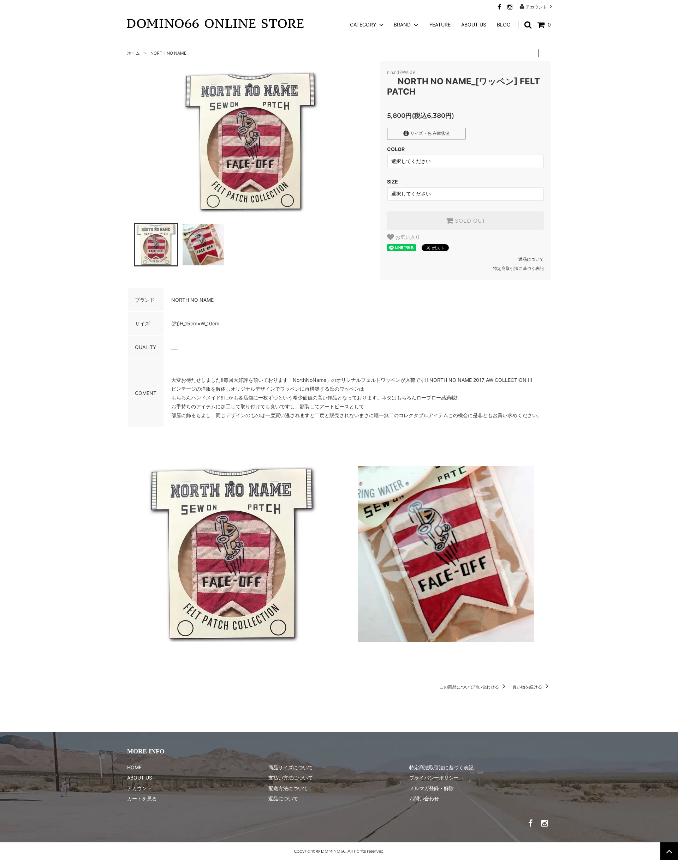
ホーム (133, 53)
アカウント (536, 6)
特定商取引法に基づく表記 (518, 268)
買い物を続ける (527, 687)
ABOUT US (473, 25)
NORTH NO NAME (168, 53)
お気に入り (407, 237)
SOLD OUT (469, 221)
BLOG (503, 25)
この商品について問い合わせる (470, 687)
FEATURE (440, 25)
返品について (531, 259)
